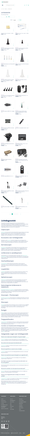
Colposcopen (3, 232)
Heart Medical (21, 407)
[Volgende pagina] (20, 214)
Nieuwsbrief (12, 406)
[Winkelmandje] (28, 5)
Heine (4, 331)
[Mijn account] (24, 5)
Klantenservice (3, 400)
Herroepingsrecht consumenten (3, 407)
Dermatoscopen (3, 247)
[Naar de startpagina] (2, 2)
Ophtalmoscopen (3, 279)
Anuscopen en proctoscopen (5, 297)
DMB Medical (21, 403)
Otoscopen (2, 304)
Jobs (10, 403)
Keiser (20, 409)
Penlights (2, 312)
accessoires (9, 240)
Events (11, 407)
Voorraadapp (12, 409)
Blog (10, 404)
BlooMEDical (21, 406)
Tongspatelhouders (4, 378)
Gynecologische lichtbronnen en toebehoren (7, 289)
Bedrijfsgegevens (12, 400)
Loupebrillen (3, 271)
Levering (2, 403)
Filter (9, 16)
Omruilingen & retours (4, 404)
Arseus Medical (21, 400)
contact (7, 383)
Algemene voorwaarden (4, 408)
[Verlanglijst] (26, 5)
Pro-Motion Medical (22, 410)
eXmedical (20, 404)
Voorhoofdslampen (4, 263)
